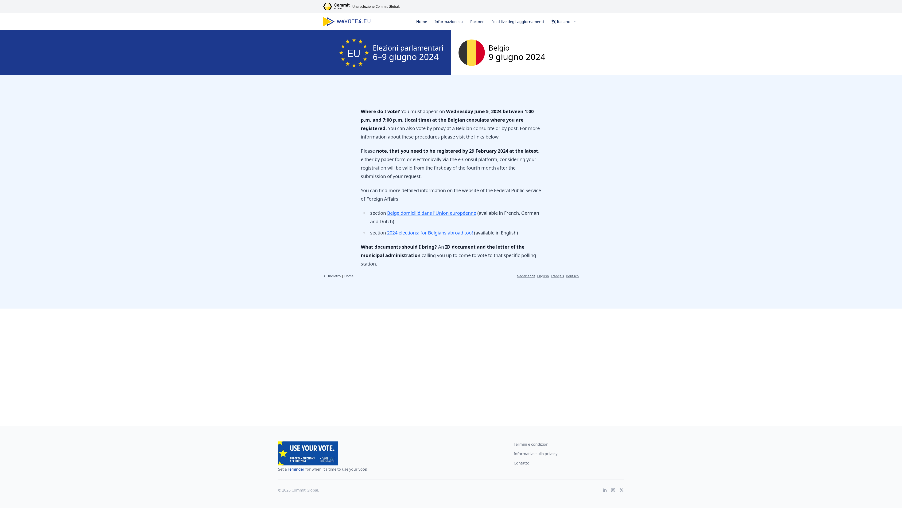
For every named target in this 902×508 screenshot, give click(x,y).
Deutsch (572, 276)
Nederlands (526, 276)
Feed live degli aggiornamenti (517, 21)
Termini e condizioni (531, 444)
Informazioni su (449, 21)
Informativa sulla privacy (535, 453)
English (543, 276)
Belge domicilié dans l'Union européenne (431, 213)
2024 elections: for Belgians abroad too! (430, 233)
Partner (477, 21)
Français (557, 276)
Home (421, 21)
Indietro (334, 276)
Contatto (521, 463)
